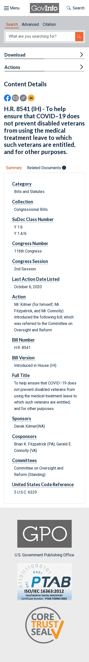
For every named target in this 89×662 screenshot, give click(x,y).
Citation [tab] (49, 24)
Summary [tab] (14, 167)
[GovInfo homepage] (44, 8)
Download (14, 55)
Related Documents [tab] (44, 167)
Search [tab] (12, 24)
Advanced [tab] (30, 24)
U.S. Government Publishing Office (44, 555)
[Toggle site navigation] (12, 8)
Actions (12, 67)
